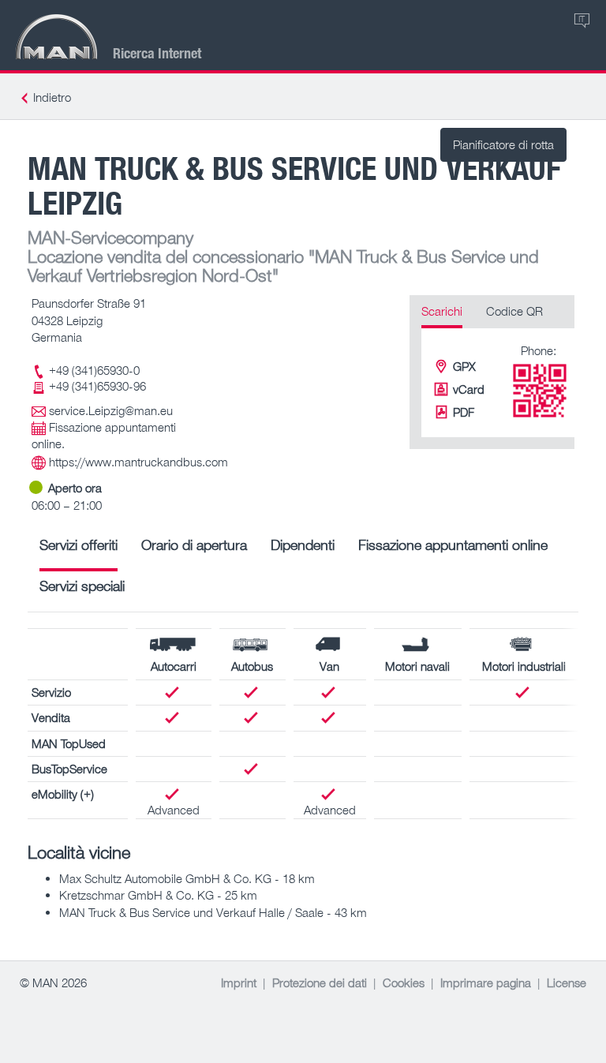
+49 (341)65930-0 (94, 370)
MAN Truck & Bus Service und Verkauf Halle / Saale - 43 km (213, 912)
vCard (468, 389)
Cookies (404, 982)
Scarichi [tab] (441, 311)
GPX (464, 366)
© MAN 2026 (53, 982)
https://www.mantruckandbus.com (138, 462)
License (566, 982)
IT (581, 18)
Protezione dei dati (319, 982)
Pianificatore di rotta (503, 144)
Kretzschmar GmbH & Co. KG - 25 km (158, 895)
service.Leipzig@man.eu (111, 410)
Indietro (52, 97)
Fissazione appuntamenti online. (104, 435)
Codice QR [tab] (514, 311)
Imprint (238, 982)
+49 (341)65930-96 (97, 386)
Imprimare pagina (485, 982)
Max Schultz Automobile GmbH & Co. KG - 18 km (187, 878)
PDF (463, 412)
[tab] (78, 550)
